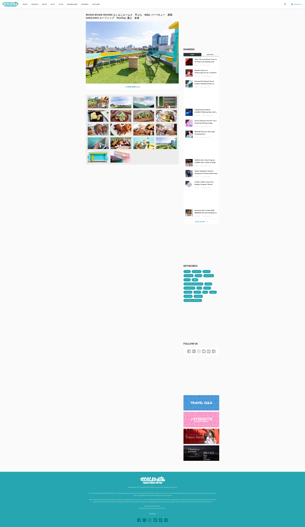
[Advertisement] (201, 28)
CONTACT (152, 514)
